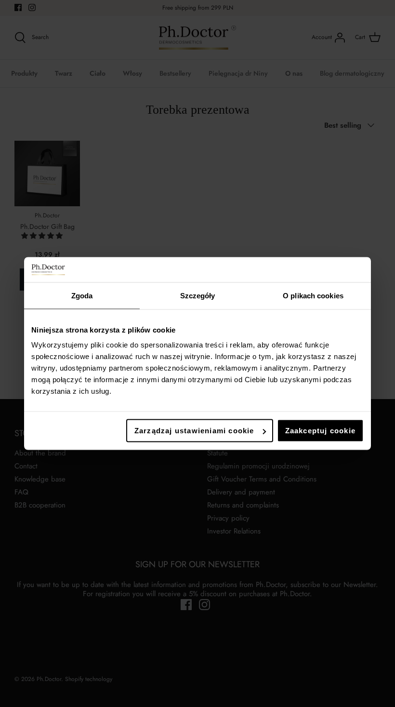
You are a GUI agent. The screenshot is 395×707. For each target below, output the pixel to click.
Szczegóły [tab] (197, 295)
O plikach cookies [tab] (313, 295)
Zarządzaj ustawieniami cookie (194, 431)
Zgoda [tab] (82, 295)
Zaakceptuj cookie (320, 431)
